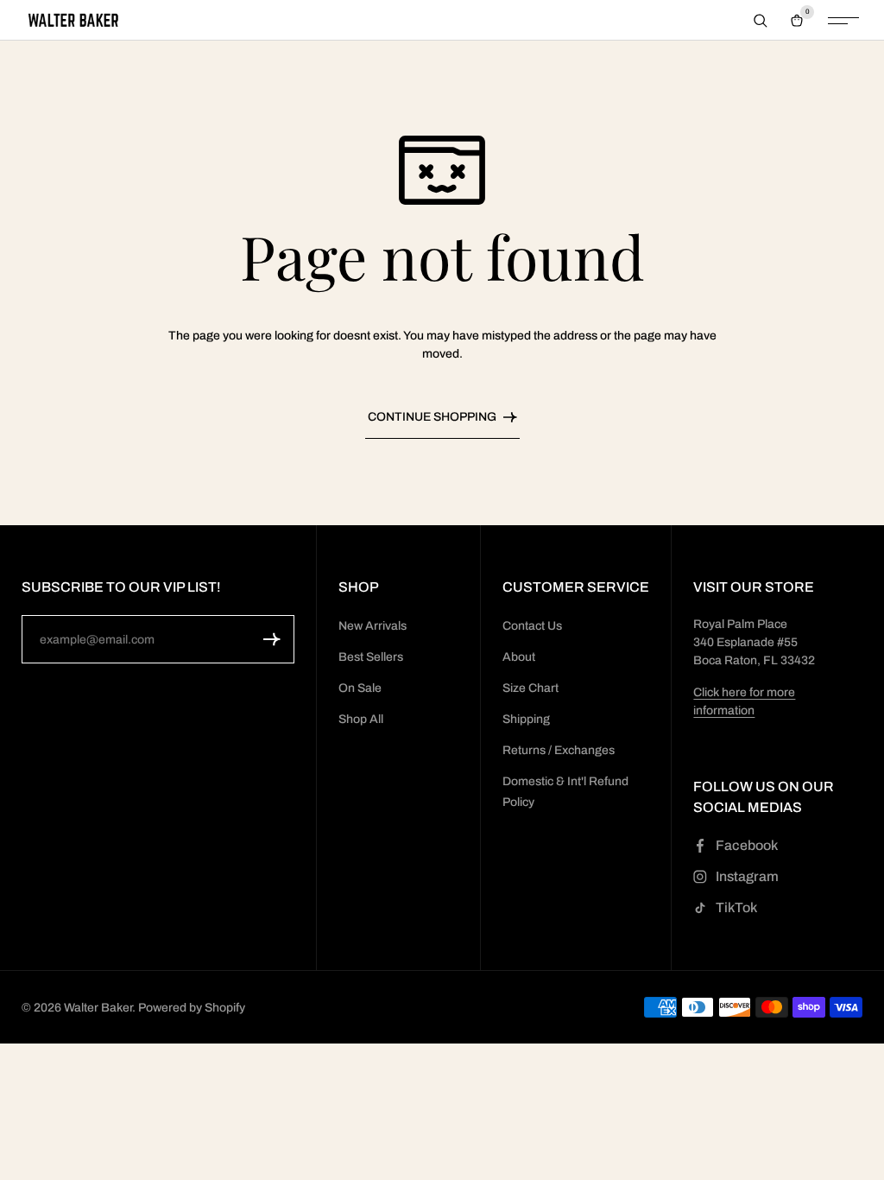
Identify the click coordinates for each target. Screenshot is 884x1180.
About (518, 656)
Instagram (747, 876)
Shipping (526, 719)
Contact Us (532, 625)
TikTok (736, 907)
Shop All (360, 719)
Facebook (747, 845)
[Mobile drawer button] (843, 20)
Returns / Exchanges (558, 750)
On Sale (360, 688)
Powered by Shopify (191, 1007)
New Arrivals (372, 625)
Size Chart (530, 688)
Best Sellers (370, 656)
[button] (272, 639)
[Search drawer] (760, 20)
